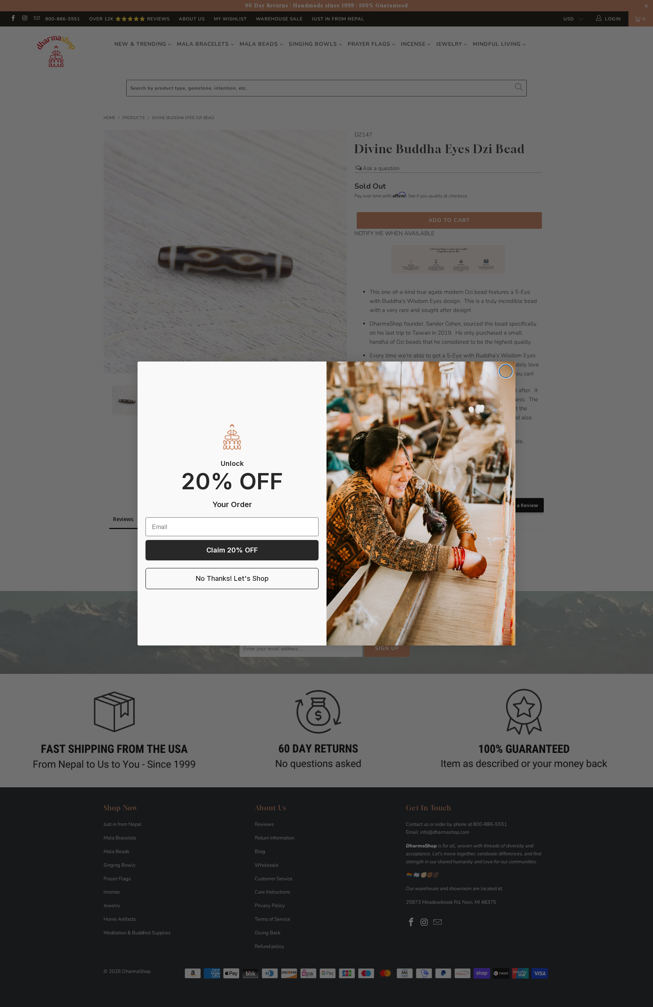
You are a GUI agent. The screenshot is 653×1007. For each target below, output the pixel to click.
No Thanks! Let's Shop (232, 578)
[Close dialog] (505, 371)
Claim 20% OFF (232, 550)
